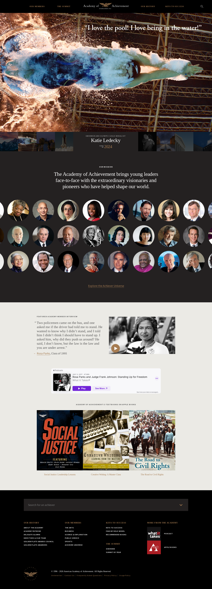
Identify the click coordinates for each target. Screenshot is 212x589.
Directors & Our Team (35, 538)
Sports (68, 541)
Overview (110, 549)
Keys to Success (174, 6)
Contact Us (69, 575)
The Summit (63, 6)
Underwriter (56, 575)
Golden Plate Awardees (35, 545)
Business (69, 531)
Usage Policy (125, 575)
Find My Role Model (115, 531)
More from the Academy (162, 523)
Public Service (72, 538)
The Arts (69, 528)
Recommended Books (116, 535)
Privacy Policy (110, 575)
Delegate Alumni (32, 535)
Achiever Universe (74, 545)
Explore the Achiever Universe (106, 286)
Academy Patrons (32, 531)
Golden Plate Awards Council (39, 541)
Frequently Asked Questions (89, 575)
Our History (148, 6)
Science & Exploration (76, 535)
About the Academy (33, 528)
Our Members (37, 6)
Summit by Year (113, 552)
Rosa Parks (43, 353)
